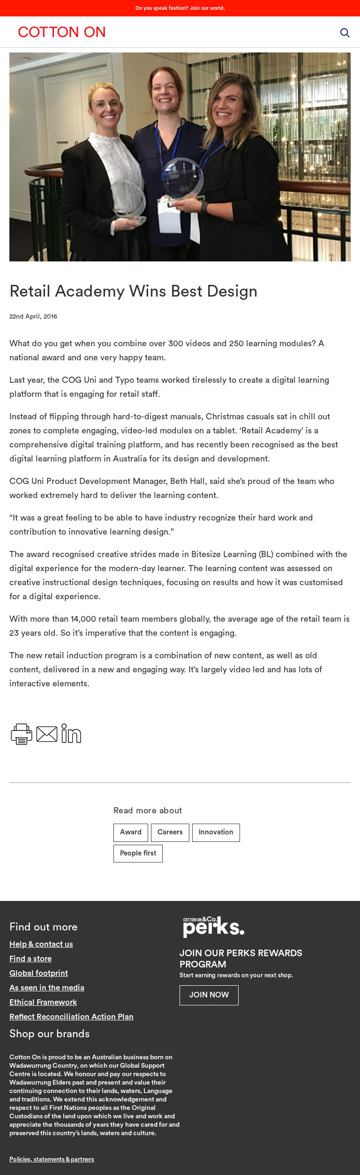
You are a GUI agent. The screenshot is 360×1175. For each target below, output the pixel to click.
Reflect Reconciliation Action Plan (71, 1017)
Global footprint (38, 973)
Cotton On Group (62, 32)
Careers (170, 832)
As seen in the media (46, 988)
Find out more (43, 927)
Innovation (216, 832)
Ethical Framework (43, 1002)
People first (138, 853)
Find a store (30, 959)
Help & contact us (41, 944)
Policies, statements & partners (51, 1159)
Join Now (209, 995)
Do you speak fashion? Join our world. (180, 8)
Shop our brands (49, 1033)
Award (131, 832)
